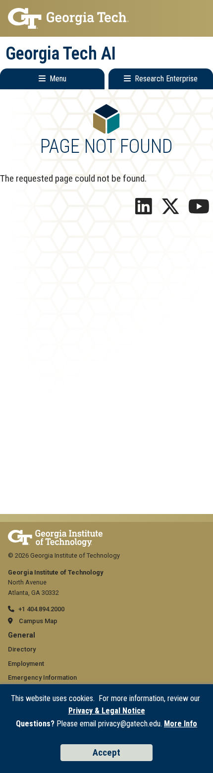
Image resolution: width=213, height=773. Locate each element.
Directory (22, 649)
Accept (106, 752)
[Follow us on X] (170, 210)
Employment (26, 663)
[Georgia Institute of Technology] (106, 18)
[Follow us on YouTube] (199, 210)
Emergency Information (42, 677)
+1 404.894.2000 (41, 609)
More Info (180, 723)
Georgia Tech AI (60, 53)
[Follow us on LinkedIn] (143, 210)
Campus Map (38, 621)
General (21, 635)
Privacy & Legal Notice (106, 710)
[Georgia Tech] (55, 534)
